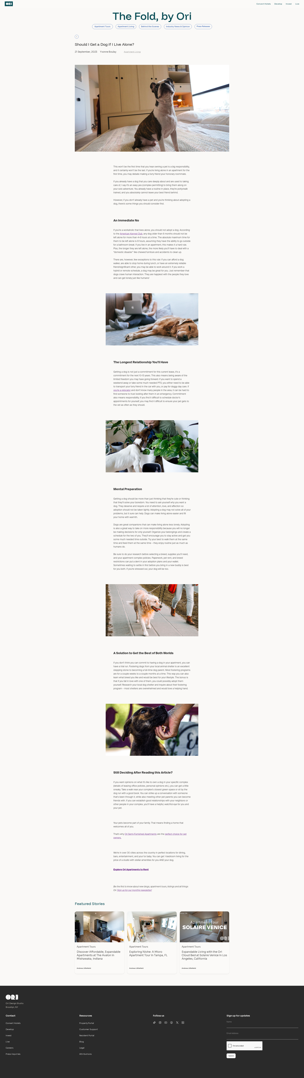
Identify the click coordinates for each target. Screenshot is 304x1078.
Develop (278, 4)
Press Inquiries (13, 1054)
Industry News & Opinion (178, 26)
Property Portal (86, 1023)
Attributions (85, 1054)
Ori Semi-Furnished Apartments (141, 834)
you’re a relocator (122, 390)
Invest (289, 4)
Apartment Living (126, 26)
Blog (81, 1041)
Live (297, 4)
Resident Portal (86, 1035)
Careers (9, 1048)
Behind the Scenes (150, 26)
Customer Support (88, 1029)
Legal (81, 1048)
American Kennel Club (131, 234)
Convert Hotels (263, 4)
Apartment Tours (102, 26)
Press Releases (203, 27)
